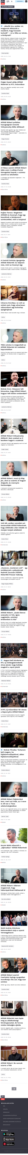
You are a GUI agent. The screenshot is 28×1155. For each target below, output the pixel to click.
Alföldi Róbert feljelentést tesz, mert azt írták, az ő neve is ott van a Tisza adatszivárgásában (13, 802)
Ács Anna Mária (6, 899)
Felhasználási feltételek (10, 1115)
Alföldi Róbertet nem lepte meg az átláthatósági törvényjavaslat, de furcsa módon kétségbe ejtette (12, 1021)
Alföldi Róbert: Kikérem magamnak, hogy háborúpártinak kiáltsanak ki (13, 888)
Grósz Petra (5, 539)
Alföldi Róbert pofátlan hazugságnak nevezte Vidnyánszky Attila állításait (12, 124)
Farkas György (5, 856)
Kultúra (4, 59)
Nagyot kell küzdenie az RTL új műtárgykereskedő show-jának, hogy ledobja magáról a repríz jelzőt (12, 663)
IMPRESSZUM (6, 1112)
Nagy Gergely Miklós (7, 583)
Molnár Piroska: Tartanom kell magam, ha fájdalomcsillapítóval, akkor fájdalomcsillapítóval (13, 753)
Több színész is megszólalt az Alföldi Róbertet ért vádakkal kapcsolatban (13, 347)
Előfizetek (20, 1)
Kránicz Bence (5, 770)
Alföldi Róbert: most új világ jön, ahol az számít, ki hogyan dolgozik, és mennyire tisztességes (13, 481)
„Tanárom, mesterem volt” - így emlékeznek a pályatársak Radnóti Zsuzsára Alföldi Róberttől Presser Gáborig (14, 571)
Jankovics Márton (6, 274)
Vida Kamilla (5, 53)
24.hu (3, 317)
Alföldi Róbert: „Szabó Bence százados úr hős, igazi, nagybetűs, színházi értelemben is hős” (13, 616)
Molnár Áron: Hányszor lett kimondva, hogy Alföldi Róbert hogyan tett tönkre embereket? (14, 391)
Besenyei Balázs (6, 680)
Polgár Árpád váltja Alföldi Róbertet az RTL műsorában (12, 83)
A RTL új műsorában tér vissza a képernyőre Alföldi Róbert (13, 711)
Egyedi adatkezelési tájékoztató (12, 1118)
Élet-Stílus (5, 189)
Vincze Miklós (5, 494)
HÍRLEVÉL (5, 1109)
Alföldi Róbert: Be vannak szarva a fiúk (11, 1064)
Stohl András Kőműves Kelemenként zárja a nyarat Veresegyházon (12, 930)
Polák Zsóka (5, 449)
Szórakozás (5, 544)
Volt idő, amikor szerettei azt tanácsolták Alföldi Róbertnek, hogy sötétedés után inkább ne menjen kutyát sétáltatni (14, 526)
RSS (4, 1106)
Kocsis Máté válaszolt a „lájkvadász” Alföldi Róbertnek (14, 846)
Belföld (4, 862)
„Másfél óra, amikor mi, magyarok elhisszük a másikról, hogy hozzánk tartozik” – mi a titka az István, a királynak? (14, 30)
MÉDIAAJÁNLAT (6, 1124)
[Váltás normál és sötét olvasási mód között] (12, 1)
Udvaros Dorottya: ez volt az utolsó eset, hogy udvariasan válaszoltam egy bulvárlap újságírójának (13, 306)
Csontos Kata (5, 93)
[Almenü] (8, 1)
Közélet (4, 822)
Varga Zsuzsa (5, 139)
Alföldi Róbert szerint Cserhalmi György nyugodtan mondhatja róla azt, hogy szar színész (13, 978)
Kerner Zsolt (5, 816)
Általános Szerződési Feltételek (12, 1121)
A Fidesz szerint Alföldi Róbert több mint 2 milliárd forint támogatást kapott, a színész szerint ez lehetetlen (13, 171)
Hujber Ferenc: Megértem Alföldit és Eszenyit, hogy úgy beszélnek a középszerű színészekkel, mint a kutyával (13, 216)
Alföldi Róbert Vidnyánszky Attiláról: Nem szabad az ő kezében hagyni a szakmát (12, 438)
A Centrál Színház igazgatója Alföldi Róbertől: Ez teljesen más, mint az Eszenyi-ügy (13, 262)
